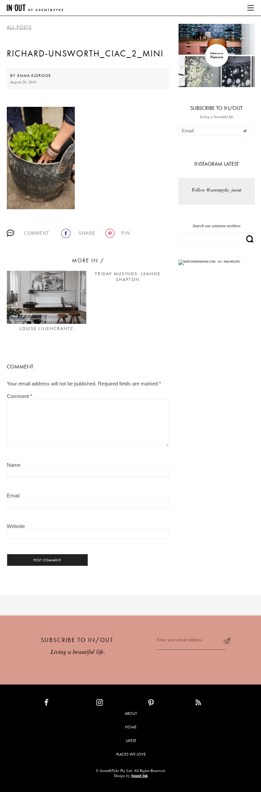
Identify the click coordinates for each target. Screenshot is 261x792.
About (131, 713)
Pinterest (166, 704)
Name (13, 465)
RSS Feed (212, 704)
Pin (125, 233)
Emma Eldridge (34, 75)
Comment (36, 233)
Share (87, 233)
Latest (131, 740)
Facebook (62, 704)
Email (13, 495)
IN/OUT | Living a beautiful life (35, 7)
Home (131, 727)
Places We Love (131, 754)
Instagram (115, 704)
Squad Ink (139, 775)
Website (16, 526)
